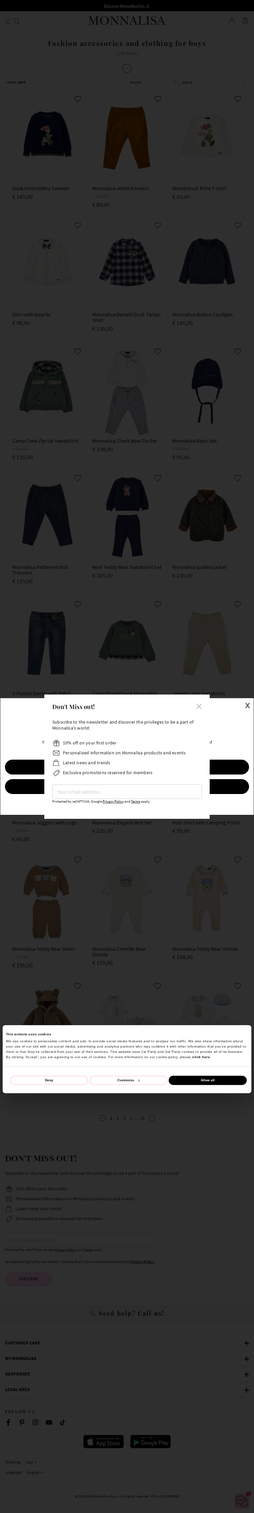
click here (201, 1057)
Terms (135, 801)
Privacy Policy (113, 801)
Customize (125, 1080)
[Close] (199, 706)
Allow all (208, 1080)
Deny (49, 1080)
